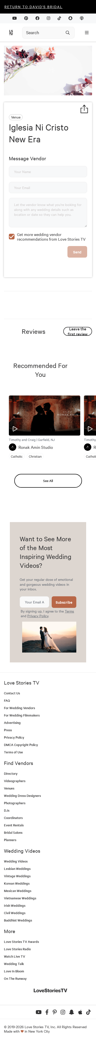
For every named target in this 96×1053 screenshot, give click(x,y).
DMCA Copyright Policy (21, 744)
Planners (10, 839)
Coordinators (13, 817)
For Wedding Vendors (19, 707)
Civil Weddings (14, 912)
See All (48, 480)
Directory (10, 773)
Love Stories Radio (17, 949)
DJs (6, 810)
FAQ (7, 700)
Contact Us (12, 693)
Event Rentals (14, 825)
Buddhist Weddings (18, 920)
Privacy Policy (37, 615)
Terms (69, 611)
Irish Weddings (14, 905)
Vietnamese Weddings (20, 898)
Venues (9, 788)
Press (8, 730)
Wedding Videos (16, 861)
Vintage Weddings (17, 876)
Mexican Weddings (17, 890)
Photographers (14, 803)
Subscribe (64, 602)
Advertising (12, 722)
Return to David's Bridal (33, 6)
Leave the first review (78, 331)
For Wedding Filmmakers (22, 715)
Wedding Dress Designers (22, 795)
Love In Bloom (14, 971)
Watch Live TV (14, 956)
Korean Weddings (17, 883)
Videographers (14, 780)
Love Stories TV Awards (21, 941)
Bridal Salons (13, 832)
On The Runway (15, 978)
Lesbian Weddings (17, 868)
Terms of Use (13, 752)
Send (77, 251)
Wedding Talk (14, 963)
